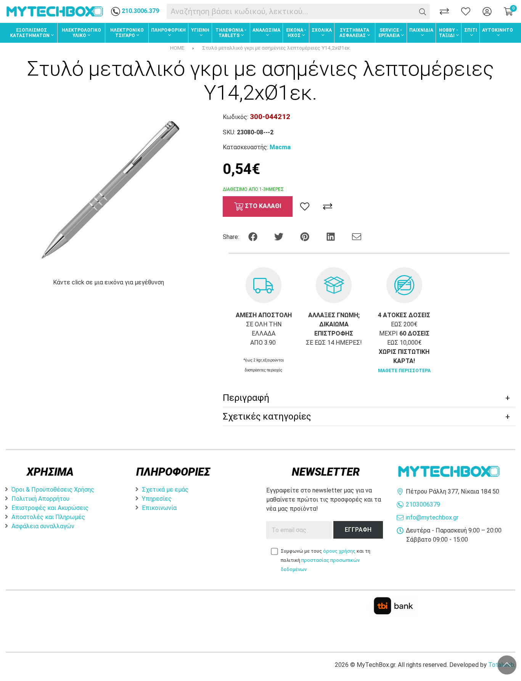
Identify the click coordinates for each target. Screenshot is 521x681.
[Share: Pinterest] (305, 236)
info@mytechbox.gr (432, 517)
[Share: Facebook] (253, 236)
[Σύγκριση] (444, 11)
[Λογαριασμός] (487, 11)
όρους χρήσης (339, 551)
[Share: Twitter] (279, 236)
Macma (280, 147)
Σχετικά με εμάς (165, 489)
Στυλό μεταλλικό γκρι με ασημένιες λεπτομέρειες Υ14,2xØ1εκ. (276, 48)
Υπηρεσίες (157, 498)
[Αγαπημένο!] (305, 206)
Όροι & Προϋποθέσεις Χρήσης (52, 489)
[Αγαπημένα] (466, 11)
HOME (177, 48)
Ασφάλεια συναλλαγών (42, 526)
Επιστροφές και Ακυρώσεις (49, 508)
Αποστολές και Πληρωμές (48, 517)
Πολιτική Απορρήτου (40, 498)
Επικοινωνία (159, 508)
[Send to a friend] (356, 236)
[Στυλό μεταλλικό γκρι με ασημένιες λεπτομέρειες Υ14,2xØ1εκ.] (108, 191)
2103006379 (423, 504)
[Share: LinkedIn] (331, 236)
